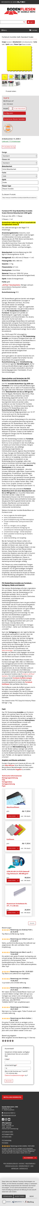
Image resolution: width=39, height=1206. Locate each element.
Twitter (25, 91)
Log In (31, 22)
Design (4, 152)
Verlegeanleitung (8, 784)
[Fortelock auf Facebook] (21, 2)
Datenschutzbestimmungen (15, 1075)
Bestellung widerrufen (12, 1097)
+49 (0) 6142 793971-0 (9, 1113)
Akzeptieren (19, 1196)
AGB (32, 1166)
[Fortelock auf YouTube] (23, 2)
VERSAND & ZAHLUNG (11, 1166)
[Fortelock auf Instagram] (24, 2)
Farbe (4, 173)
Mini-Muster (9, 765)
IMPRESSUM (14, 1168)
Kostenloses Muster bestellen (14, 119)
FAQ (3, 780)
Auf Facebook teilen (7, 1132)
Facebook (20, 91)
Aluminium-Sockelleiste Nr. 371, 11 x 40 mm (17, 905)
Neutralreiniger (7, 650)
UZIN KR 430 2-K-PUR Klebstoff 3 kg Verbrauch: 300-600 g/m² (18, 872)
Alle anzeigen (28, 1158)
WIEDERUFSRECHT (24, 1166)
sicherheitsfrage (11, 1065)
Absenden (9, 1081)
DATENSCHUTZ (24, 1168)
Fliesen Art (6, 159)
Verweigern (7, 1196)
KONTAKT (22, 1163)
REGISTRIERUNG (30, 1163)
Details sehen (11, 816)
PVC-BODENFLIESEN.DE (11, 1163)
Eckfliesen (10, 839)
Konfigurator (8, 113)
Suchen (24, 22)
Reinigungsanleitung (10, 778)
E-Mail (7, 1059)
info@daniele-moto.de (9, 1115)
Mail (30, 91)
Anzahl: (5, 108)
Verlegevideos (7, 782)
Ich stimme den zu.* (16, 1074)
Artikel (34, 30)
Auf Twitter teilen (6, 1137)
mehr (32, 1196)
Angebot (18, 769)
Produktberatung (8, 147)
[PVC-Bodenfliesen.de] (19, 16)
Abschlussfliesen (13, 807)
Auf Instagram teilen (7, 1134)
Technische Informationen (12, 776)
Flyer (4, 786)
